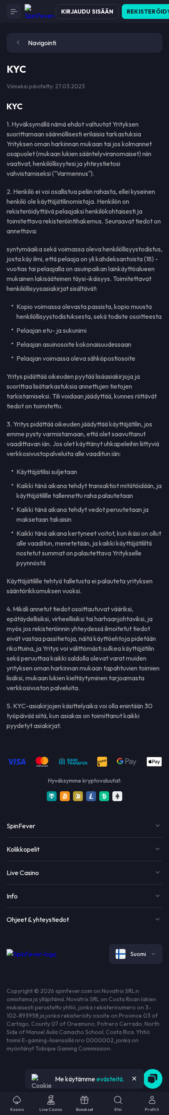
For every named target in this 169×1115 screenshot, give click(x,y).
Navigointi (42, 43)
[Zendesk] (152, 1079)
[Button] (14, 11)
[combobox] (135, 954)
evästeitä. (110, 1079)
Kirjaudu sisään (87, 11)
